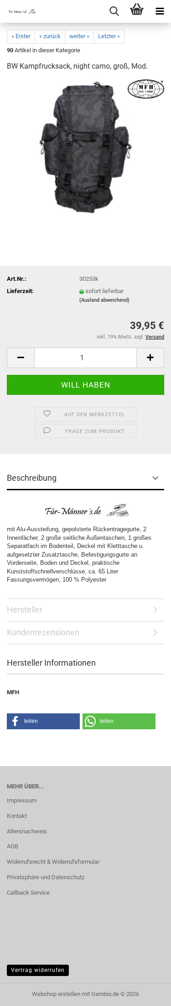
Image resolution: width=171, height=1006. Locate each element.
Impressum (21, 800)
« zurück (50, 36)
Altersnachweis (27, 831)
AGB (12, 846)
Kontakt (17, 815)
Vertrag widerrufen (38, 970)
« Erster (21, 36)
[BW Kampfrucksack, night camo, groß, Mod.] (85, 147)
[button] (20, 358)
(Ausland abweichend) (104, 300)
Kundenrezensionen (43, 632)
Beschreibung (32, 478)
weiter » (79, 36)
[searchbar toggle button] (114, 11)
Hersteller (24, 609)
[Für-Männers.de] (18, 11)
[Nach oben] (146, 992)
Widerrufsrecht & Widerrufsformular (53, 861)
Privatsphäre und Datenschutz (45, 877)
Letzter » (109, 36)
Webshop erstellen (56, 994)
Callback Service (28, 892)
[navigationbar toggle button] (159, 11)
